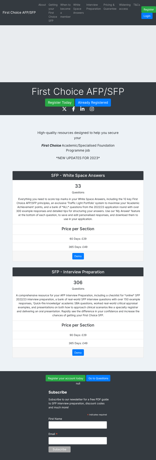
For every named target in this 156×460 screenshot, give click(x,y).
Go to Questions (98, 378)
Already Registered (93, 102)
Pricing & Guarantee (109, 6)
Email (53, 434)
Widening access (125, 6)
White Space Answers (78, 8)
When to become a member (65, 10)
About (42, 4)
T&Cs (136, 4)
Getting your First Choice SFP (53, 12)
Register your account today (65, 378)
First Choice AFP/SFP (19, 12)
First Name (55, 418)
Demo (78, 256)
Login (147, 15)
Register (149, 9)
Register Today (60, 102)
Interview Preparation (93, 6)
